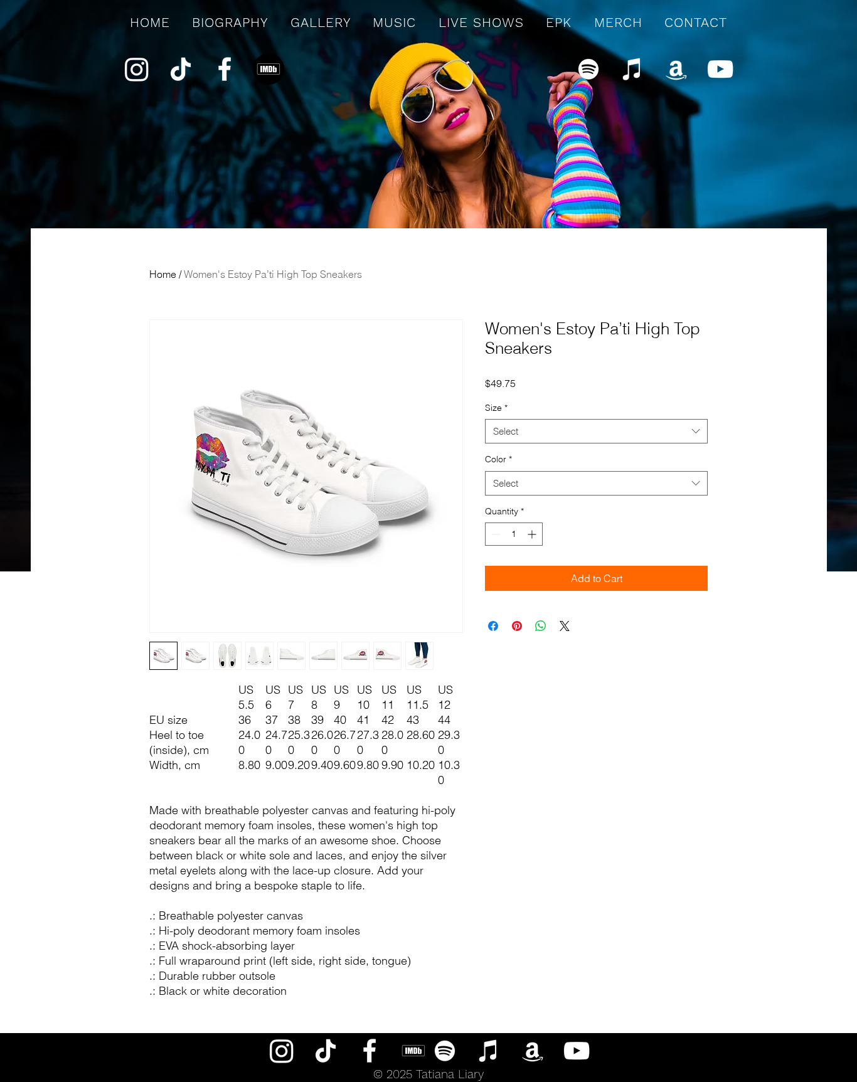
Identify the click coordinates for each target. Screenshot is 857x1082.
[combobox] (596, 431)
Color (498, 459)
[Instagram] (136, 69)
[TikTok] (180, 69)
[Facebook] (224, 69)
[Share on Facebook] (493, 626)
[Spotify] (588, 69)
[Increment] (533, 534)
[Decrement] (495, 534)
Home (162, 274)
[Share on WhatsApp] (540, 626)
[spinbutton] (514, 534)
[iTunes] (632, 69)
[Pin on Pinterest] (516, 626)
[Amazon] (676, 69)
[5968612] (268, 69)
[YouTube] (720, 69)
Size (496, 407)
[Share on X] (564, 626)
